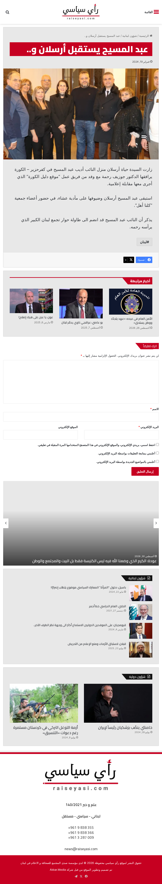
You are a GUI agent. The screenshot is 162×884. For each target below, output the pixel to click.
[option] (81, 523)
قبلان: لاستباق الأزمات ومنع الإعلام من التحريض (97, 644)
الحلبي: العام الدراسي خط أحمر (107, 606)
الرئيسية (144, 35)
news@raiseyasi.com (81, 849)
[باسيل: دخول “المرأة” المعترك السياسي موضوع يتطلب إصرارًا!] (140, 593)
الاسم (154, 409)
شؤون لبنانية (129, 35)
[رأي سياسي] (81, 12)
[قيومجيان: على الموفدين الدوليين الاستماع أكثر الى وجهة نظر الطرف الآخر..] (140, 631)
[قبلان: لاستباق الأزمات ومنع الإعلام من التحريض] (140, 650)
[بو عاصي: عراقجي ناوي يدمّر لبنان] (81, 303)
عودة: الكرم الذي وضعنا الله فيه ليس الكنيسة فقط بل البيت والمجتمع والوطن (94, 560)
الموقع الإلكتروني (68, 427)
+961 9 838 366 (81, 832)
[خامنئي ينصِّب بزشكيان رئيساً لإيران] (118, 703)
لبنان (143, 242)
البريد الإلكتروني (148, 427)
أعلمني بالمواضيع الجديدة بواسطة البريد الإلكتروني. (125, 461)
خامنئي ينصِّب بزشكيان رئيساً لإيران (125, 727)
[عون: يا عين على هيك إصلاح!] (31, 301)
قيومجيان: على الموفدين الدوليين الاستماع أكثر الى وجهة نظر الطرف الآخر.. (80, 625)
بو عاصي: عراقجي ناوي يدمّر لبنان (82, 322)
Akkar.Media (58, 869)
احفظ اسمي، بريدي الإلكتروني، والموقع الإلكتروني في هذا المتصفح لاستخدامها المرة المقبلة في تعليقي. (96, 445)
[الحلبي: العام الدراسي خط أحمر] (140, 612)
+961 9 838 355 (81, 827)
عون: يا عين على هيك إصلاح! (36, 317)
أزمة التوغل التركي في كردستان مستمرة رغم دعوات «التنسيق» (45, 730)
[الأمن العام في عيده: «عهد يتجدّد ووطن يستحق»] (130, 302)
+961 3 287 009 (81, 837)
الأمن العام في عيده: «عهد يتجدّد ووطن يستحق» (131, 320)
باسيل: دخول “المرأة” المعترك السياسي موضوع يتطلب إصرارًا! (88, 587)
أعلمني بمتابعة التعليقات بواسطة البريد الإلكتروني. (126, 453)
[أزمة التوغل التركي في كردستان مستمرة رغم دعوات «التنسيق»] (44, 703)
